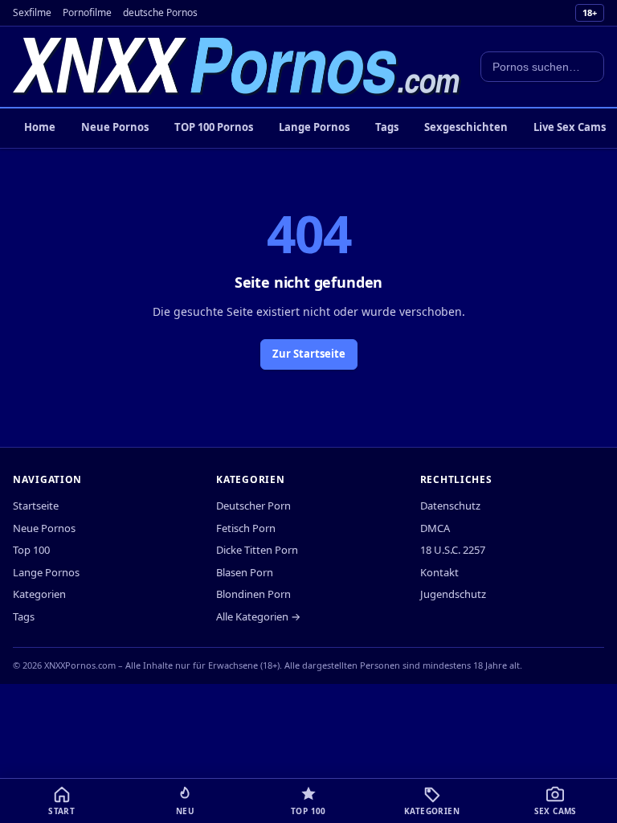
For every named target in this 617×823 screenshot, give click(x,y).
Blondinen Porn (253, 594)
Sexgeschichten (466, 127)
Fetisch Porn (246, 528)
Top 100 (31, 550)
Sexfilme (32, 12)
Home (39, 127)
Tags (386, 127)
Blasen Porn (244, 572)
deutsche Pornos (160, 12)
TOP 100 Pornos (213, 127)
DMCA (435, 528)
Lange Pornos (314, 127)
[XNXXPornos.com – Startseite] (237, 67)
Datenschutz (450, 505)
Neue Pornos (115, 127)
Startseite (36, 505)
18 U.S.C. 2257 (452, 550)
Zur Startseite (308, 353)
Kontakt (439, 572)
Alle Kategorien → (258, 616)
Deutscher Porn (253, 505)
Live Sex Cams (569, 127)
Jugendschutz (453, 594)
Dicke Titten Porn (257, 550)
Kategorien (39, 594)
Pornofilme (87, 12)
